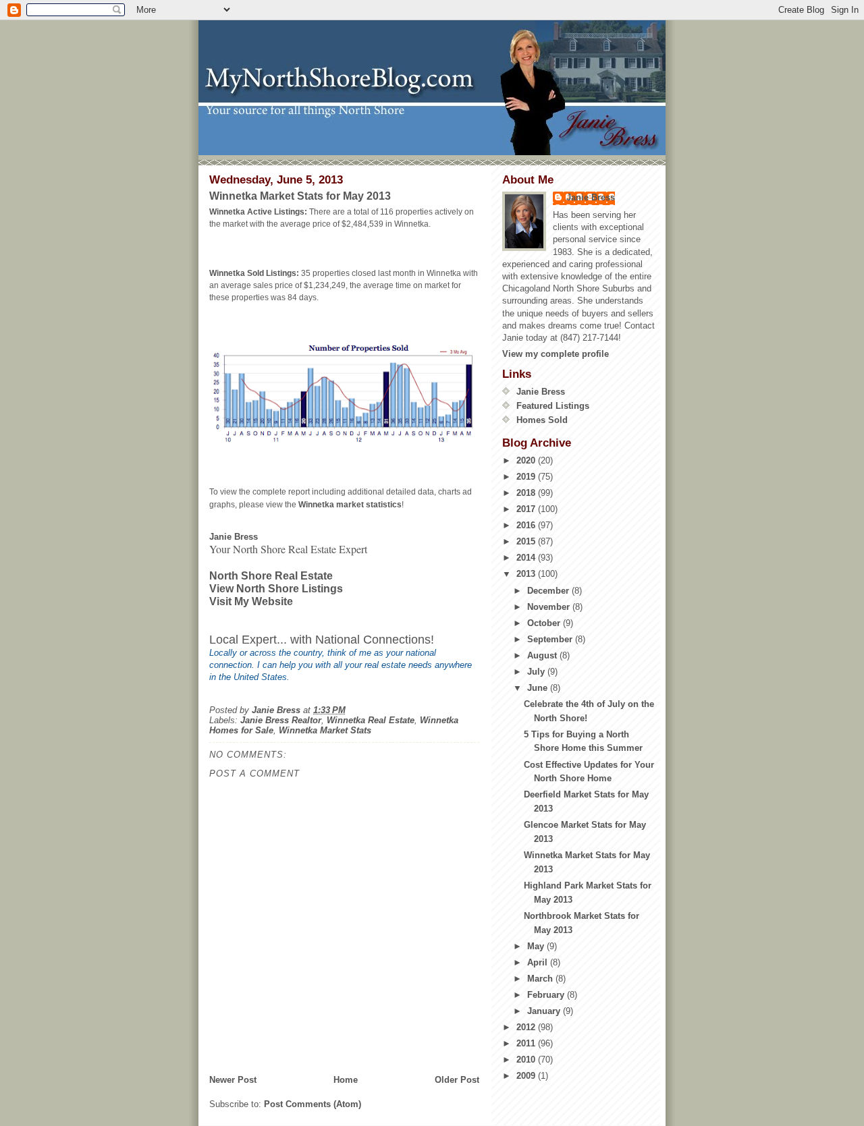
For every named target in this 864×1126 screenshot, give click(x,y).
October (545, 623)
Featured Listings (552, 406)
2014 (527, 558)
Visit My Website (251, 601)
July (537, 672)
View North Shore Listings (276, 588)
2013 (527, 574)
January (545, 1011)
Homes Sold (542, 420)
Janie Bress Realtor (280, 720)
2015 (527, 541)
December (549, 591)
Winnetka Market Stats (325, 730)
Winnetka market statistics (350, 504)
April (538, 962)
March (541, 979)
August (543, 655)
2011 (527, 1043)
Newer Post (232, 1080)
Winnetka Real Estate (370, 720)
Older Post (457, 1080)
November (549, 607)
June (538, 688)
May (537, 946)
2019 (527, 477)
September (551, 639)
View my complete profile (555, 354)
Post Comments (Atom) (312, 1104)
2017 (527, 509)
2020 (527, 460)
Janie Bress (590, 197)
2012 (527, 1027)
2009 (527, 1076)
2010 (527, 1059)
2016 (527, 525)
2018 (527, 493)
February (547, 995)
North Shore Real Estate (271, 576)
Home (345, 1080)
